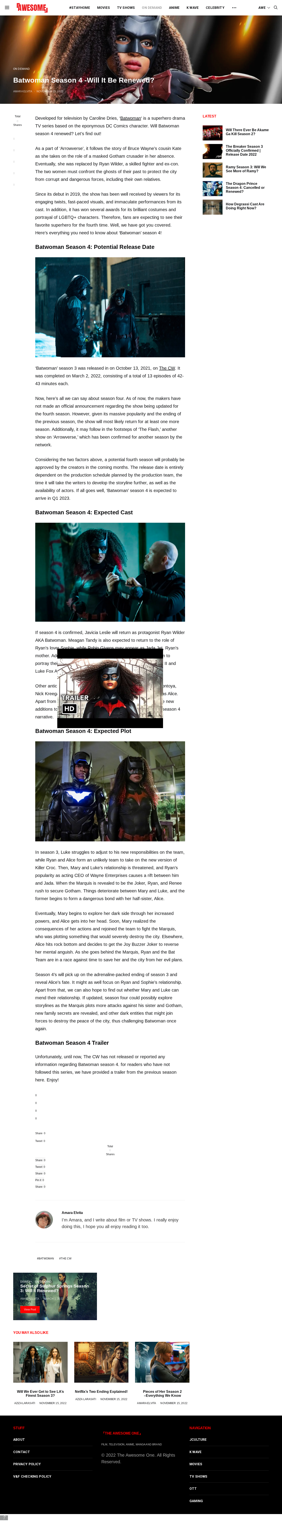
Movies (103, 8)
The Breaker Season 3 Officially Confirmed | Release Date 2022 (244, 150)
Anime (174, 8)
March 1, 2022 (54, 1298)
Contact (21, 1452)
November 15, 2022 (50, 91)
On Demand (152, 8)
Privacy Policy (27, 1464)
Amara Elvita (22, 91)
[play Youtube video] (110, 688)
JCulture (198, 1440)
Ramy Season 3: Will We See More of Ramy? (246, 169)
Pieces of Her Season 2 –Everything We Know (162, 1393)
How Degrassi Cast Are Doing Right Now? (245, 206)
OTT (193, 1489)
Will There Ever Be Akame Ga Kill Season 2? (247, 132)
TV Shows (126, 8)
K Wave (193, 8)
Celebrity (215, 8)
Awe (262, 8)
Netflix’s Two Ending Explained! (101, 1391)
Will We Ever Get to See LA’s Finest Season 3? (40, 1393)
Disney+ (26, 1281)
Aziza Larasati (24, 1403)
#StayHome (79, 8)
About (19, 1440)
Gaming (196, 1501)
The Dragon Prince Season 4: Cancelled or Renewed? (245, 187)
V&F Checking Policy (32, 1476)
